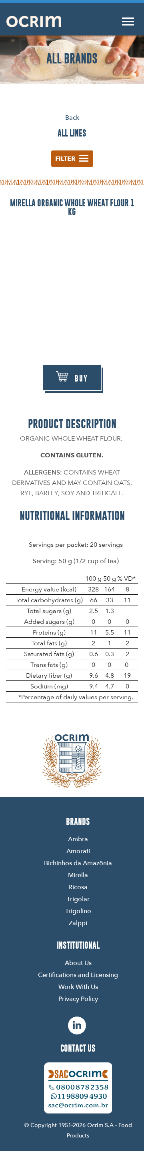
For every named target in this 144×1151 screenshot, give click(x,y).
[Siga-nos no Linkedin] (77, 1025)
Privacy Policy (78, 998)
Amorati (78, 851)
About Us (78, 962)
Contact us (78, 1048)
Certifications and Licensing (78, 974)
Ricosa (78, 887)
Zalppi (78, 923)
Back (72, 117)
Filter (65, 158)
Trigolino (78, 911)
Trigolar (78, 899)
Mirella (78, 875)
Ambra (78, 839)
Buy (81, 378)
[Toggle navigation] (128, 21)
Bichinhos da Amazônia (78, 863)
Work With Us (78, 986)
